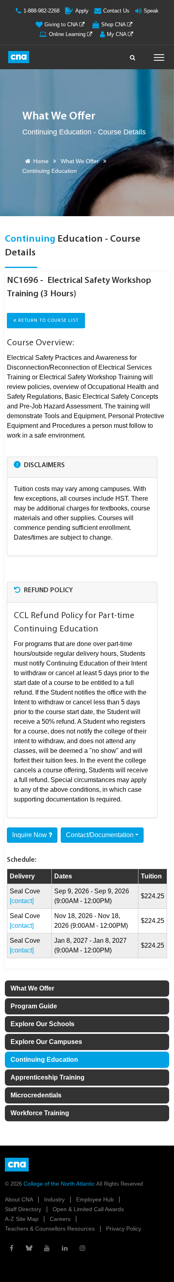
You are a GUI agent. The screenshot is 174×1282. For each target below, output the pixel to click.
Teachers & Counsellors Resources (50, 1228)
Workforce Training (40, 1113)
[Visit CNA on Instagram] (82, 1248)
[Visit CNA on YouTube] (46, 1248)
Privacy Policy (123, 1228)
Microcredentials (36, 1095)
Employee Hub (95, 1199)
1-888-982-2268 (41, 11)
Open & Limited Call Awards (88, 1209)
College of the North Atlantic (59, 1183)
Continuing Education (44, 1059)
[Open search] (133, 55)
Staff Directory (24, 1209)
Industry (55, 1199)
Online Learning (68, 34)
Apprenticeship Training (48, 1077)
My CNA (117, 34)
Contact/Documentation (100, 834)
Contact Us (116, 11)
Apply (82, 11)
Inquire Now (30, 834)
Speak (151, 11)
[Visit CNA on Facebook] (11, 1248)
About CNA (19, 1199)
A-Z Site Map (22, 1219)
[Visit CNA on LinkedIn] (64, 1248)
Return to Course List (48, 320)
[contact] (22, 900)
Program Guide (34, 1006)
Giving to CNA (62, 24)
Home (41, 161)
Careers (61, 1219)
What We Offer (80, 161)
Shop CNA (114, 24)
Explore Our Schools (42, 1023)
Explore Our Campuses (46, 1041)
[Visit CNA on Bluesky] (29, 1248)
